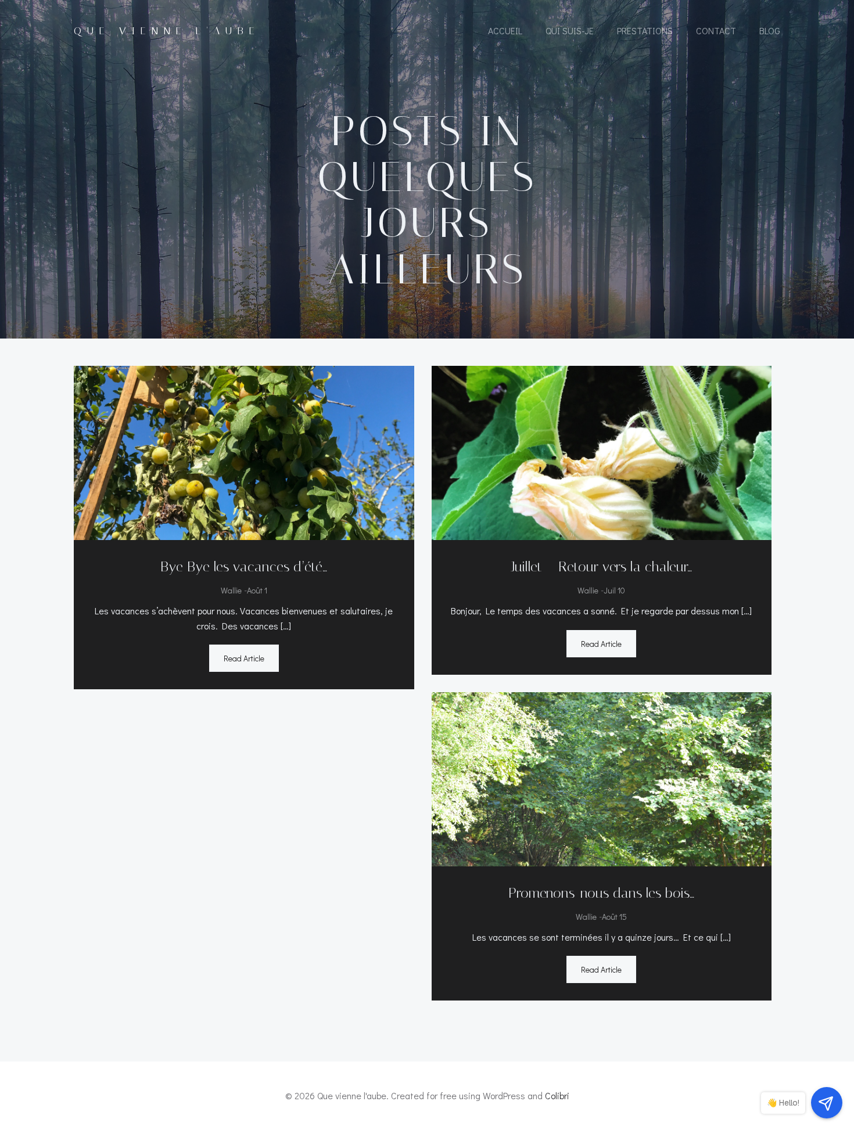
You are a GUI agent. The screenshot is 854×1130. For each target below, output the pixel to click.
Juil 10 (614, 590)
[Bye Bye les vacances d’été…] (244, 451)
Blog (769, 30)
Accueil (505, 30)
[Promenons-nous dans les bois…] (602, 777)
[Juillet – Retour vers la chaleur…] (602, 451)
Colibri (557, 1095)
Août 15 (614, 916)
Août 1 (257, 590)
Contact (716, 30)
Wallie (231, 590)
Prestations (645, 30)
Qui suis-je (570, 30)
